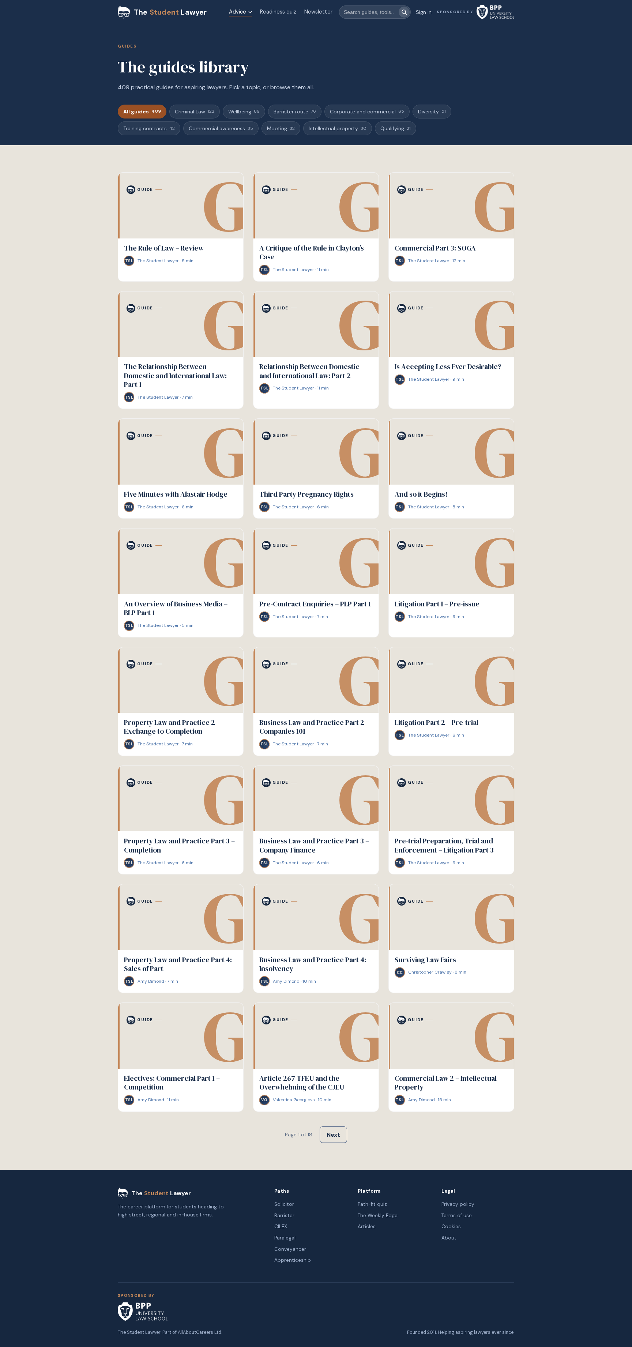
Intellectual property (337, 128)
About (448, 1238)
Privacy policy (457, 1204)
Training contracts (149, 128)
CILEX (280, 1226)
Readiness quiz (278, 11)
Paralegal (285, 1238)
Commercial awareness (221, 128)
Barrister (284, 1215)
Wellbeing (244, 111)
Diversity (432, 111)
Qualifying (395, 128)
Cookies (451, 1226)
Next (333, 1135)
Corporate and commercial (367, 111)
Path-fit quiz (372, 1204)
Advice (237, 11)
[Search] (404, 12)
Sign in (424, 12)
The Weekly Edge (378, 1215)
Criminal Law (194, 111)
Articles (367, 1226)
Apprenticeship (292, 1260)
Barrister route (295, 111)
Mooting (281, 128)
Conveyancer (290, 1249)
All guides (142, 111)
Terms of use (456, 1215)
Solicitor (284, 1204)
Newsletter (318, 11)
